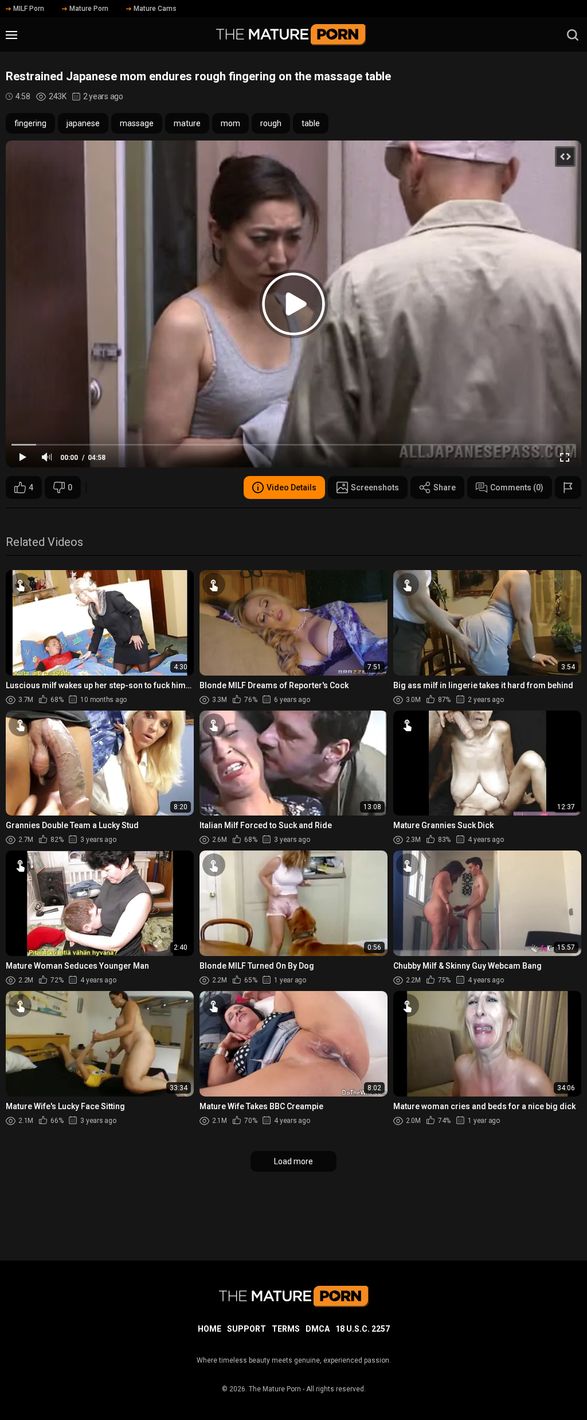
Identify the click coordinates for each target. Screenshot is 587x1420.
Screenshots (375, 487)
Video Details (291, 487)
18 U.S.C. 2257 (362, 1328)
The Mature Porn (275, 1389)
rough (270, 123)
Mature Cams (155, 9)
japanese (83, 123)
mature (187, 123)
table (311, 123)
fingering (30, 123)
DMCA (318, 1328)
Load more (293, 1161)
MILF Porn (28, 9)
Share (444, 487)
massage (137, 123)
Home (209, 1328)
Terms (286, 1328)
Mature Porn (88, 9)
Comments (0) (516, 487)
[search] (572, 35)
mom (230, 123)
